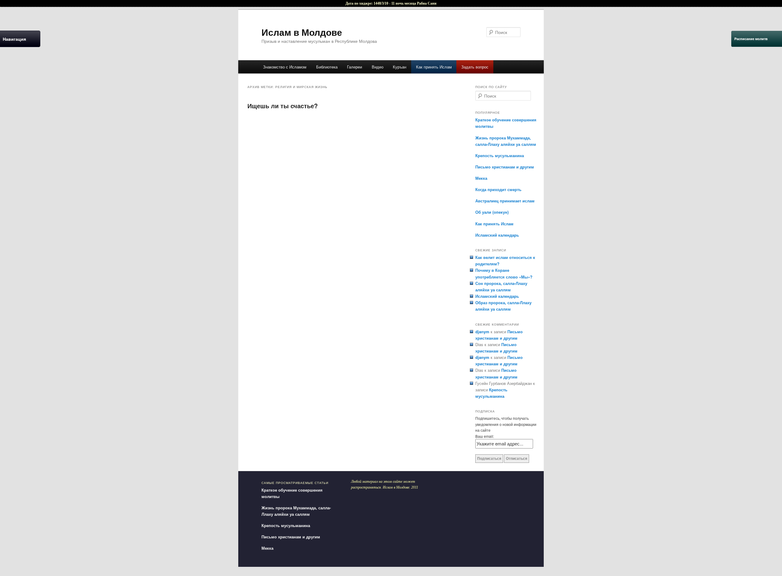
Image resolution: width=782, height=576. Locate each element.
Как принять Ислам (434, 67)
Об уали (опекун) (492, 212)
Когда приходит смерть (498, 189)
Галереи (354, 67)
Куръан (399, 67)
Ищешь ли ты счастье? (282, 105)
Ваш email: (484, 436)
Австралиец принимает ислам (505, 201)
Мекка (481, 178)
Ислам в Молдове (301, 32)
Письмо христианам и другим (504, 167)
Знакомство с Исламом (284, 67)
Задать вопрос (474, 67)
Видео (377, 67)
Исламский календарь (497, 235)
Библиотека (327, 67)
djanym (482, 331)
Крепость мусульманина (499, 155)
